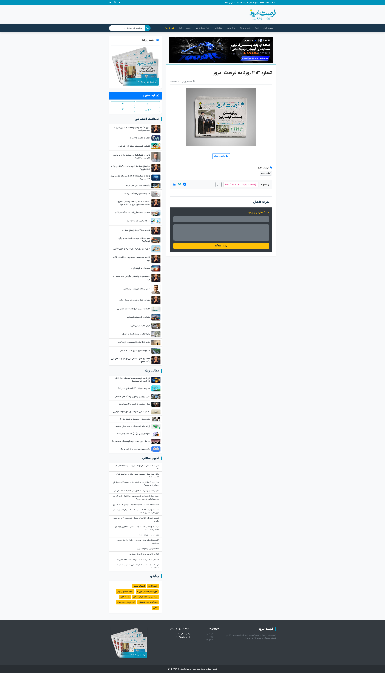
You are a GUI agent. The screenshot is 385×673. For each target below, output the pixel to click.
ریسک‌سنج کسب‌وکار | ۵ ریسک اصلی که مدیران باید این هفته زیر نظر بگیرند (137, 528)
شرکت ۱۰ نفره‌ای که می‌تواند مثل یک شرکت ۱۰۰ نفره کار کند (137, 467)
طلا (123, 103)
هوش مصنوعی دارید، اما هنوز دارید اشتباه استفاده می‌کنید (136, 490)
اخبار (256, 28)
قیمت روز (169, 28)
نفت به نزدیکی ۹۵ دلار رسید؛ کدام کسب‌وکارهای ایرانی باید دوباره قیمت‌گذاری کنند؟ (135, 511)
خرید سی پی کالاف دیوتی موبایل (145, 596)
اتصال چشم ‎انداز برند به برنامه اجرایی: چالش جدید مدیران (136, 504)
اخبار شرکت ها (203, 28)
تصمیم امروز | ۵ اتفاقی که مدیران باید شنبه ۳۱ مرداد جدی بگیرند (136, 520)
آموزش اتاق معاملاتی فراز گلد (147, 591)
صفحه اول (268, 28)
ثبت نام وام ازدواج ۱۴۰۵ (126, 602)
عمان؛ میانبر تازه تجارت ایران (148, 548)
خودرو (148, 109)
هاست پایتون (125, 596)
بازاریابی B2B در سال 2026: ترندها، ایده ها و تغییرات (138, 559)
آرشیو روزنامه (185, 28)
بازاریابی (231, 28)
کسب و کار (244, 28)
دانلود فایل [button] (220, 156)
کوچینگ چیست (139, 586)
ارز (148, 103)
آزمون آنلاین (152, 586)
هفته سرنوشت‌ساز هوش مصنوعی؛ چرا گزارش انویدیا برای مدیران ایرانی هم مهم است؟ (136, 498)
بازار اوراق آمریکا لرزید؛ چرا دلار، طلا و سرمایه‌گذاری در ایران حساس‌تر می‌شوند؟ (136, 484)
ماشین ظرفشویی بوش (125, 591)
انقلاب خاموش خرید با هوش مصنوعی (144, 554)
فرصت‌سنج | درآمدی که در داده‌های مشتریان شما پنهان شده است (137, 566)
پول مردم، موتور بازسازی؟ (149, 535)
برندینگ (219, 28)
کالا (123, 109)
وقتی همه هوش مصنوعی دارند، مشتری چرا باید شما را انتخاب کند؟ (137, 476)
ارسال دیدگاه (221, 246)
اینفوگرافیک (208, 639)
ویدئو (211, 636)
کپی (218, 184)
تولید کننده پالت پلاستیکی (148, 602)
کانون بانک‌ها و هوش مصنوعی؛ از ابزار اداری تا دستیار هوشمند (138, 542)
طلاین (155, 607)
